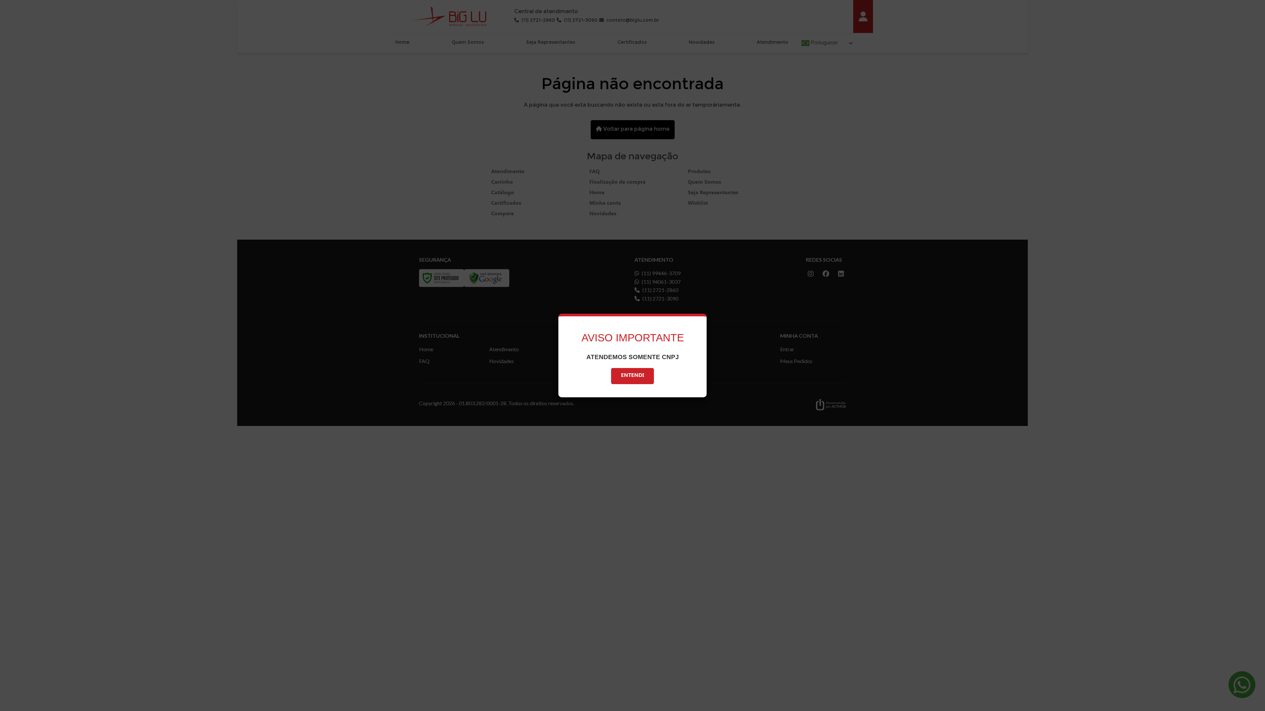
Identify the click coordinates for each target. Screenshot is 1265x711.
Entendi (632, 376)
